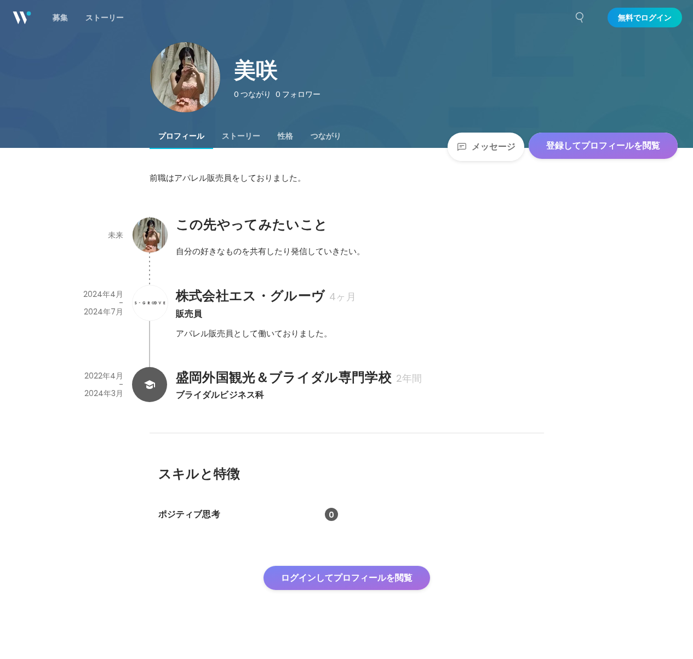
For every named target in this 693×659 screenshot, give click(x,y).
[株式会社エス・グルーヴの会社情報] (149, 303)
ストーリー (241, 135)
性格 (285, 135)
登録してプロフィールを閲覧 (603, 145)
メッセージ (494, 146)
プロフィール (181, 135)
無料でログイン (645, 17)
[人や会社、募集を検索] (580, 17)
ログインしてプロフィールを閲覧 (347, 577)
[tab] (181, 136)
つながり (326, 135)
